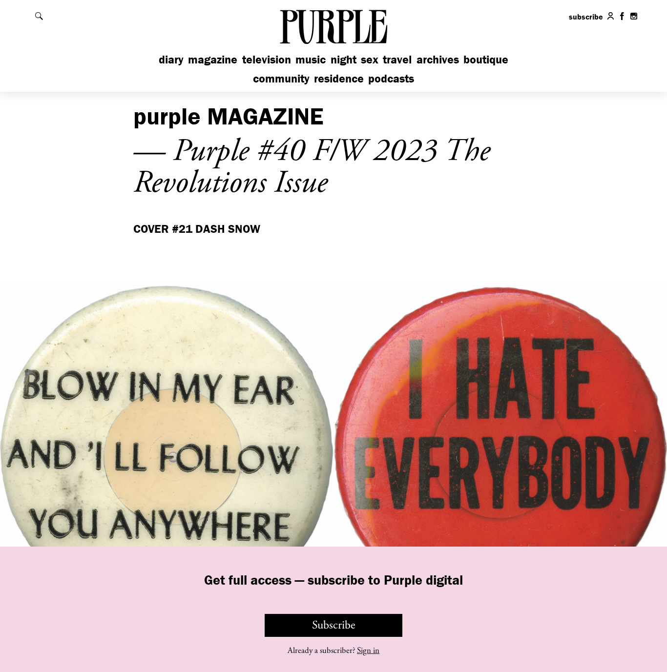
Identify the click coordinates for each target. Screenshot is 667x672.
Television (266, 59)
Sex (369, 59)
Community (281, 78)
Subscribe (333, 625)
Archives (438, 59)
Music (310, 59)
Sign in (368, 650)
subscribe (586, 16)
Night (343, 59)
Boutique (485, 59)
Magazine (212, 59)
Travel (397, 59)
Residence (339, 78)
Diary (171, 59)
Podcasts (391, 78)
